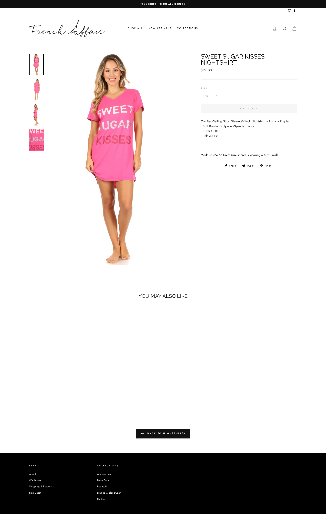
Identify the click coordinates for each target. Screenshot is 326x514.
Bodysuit (102, 486)
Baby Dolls (103, 480)
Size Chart (35, 493)
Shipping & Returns (40, 486)
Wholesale (35, 480)
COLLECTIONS (187, 28)
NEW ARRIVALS (159, 28)
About (32, 474)
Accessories (104, 474)
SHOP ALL (135, 28)
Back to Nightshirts (165, 433)
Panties (101, 499)
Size (204, 88)
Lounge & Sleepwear (109, 493)
